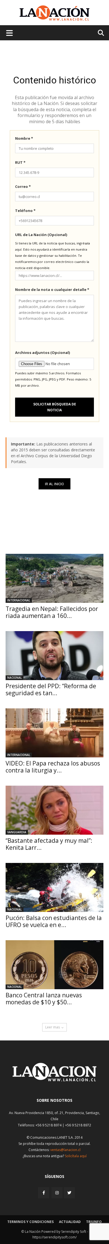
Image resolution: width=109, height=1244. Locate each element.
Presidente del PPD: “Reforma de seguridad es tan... (51, 689)
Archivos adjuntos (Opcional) (42, 352)
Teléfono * (25, 210)
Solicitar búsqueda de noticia (54, 407)
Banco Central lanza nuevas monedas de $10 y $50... (44, 998)
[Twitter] (69, 1192)
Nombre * (24, 138)
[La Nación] (54, 13)
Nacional (14, 678)
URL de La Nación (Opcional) (41, 234)
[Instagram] (57, 1192)
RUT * (20, 162)
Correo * (23, 186)
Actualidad (70, 1221)
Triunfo (94, 1221)
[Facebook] (44, 1192)
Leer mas (52, 1027)
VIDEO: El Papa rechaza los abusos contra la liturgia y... (53, 766)
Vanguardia (16, 832)
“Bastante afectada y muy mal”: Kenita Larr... (49, 844)
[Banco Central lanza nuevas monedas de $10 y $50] (54, 964)
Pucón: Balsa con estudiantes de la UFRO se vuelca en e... (54, 921)
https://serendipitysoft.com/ (54, 1237)
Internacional (18, 600)
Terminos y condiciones (30, 1221)
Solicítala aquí (76, 1156)
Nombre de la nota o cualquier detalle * (52, 289)
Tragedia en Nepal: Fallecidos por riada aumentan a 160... (52, 612)
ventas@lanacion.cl (65, 1149)
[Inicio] (54, 1079)
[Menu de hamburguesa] (9, 32)
